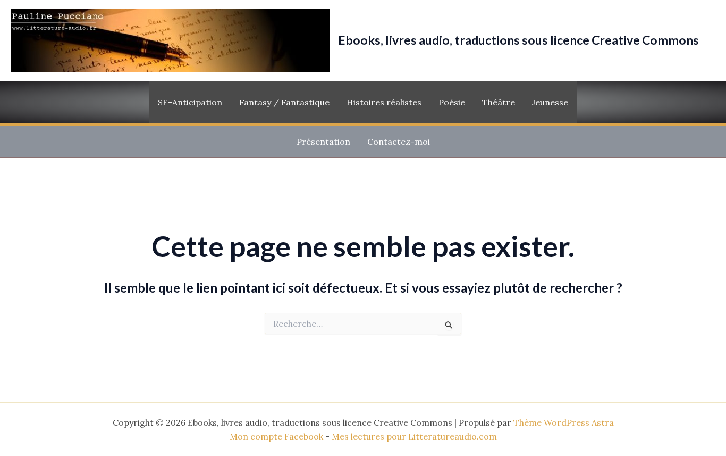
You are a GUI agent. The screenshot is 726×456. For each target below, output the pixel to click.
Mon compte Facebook (276, 436)
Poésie (451, 102)
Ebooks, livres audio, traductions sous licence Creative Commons (518, 39)
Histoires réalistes (384, 102)
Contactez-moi (398, 141)
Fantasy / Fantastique (284, 102)
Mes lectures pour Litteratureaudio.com (414, 436)
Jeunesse (550, 102)
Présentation (323, 141)
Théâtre (498, 102)
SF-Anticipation (190, 102)
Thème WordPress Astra (563, 422)
